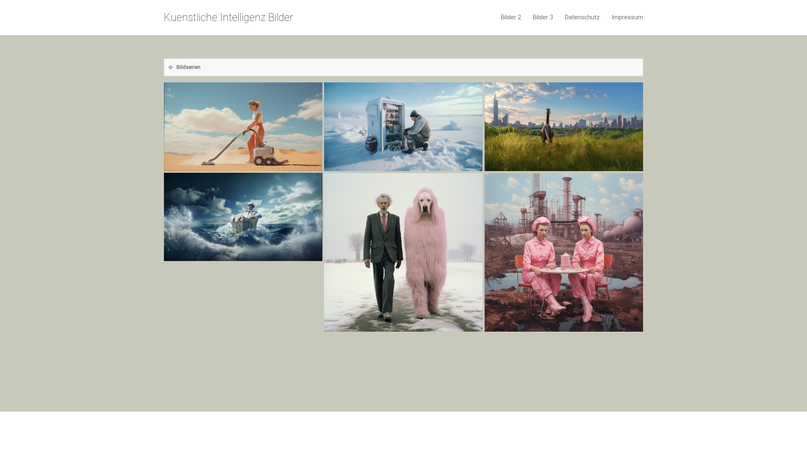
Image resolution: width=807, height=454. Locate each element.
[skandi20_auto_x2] (403, 348)
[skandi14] (564, 252)
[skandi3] (243, 341)
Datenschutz (582, 17)
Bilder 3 (543, 17)
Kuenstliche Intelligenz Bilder (228, 17)
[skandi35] (243, 351)
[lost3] (243, 217)
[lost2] (243, 126)
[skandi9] (243, 268)
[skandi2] (403, 338)
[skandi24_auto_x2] (243, 299)
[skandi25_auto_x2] (243, 309)
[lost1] (403, 126)
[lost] (564, 126)
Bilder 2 (511, 17)
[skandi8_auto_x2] (243, 330)
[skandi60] (243, 278)
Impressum (627, 17)
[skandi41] (564, 359)
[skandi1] (564, 338)
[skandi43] (403, 369)
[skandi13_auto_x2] (243, 320)
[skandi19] (403, 252)
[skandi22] (403, 359)
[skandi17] (564, 348)
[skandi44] (564, 369)
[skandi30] (243, 289)
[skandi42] (243, 362)
